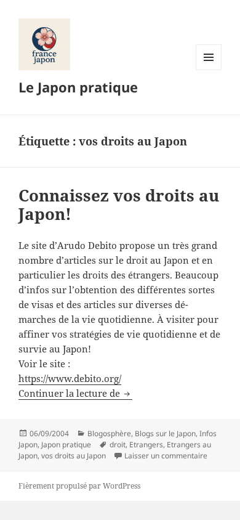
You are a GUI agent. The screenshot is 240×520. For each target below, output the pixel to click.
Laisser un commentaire (165, 455)
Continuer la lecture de (75, 393)
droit (118, 444)
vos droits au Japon (73, 455)
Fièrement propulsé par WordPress (79, 486)
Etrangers (146, 444)
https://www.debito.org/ (69, 378)
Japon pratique (66, 444)
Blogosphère (109, 433)
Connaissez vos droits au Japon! (118, 204)
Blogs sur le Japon (165, 433)
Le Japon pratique (78, 87)
